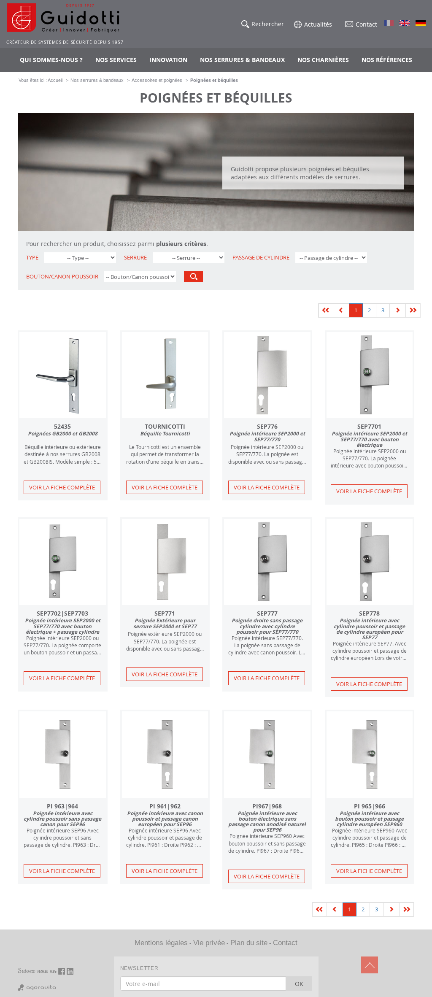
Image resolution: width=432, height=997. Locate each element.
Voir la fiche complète (62, 487)
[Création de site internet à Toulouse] (37, 987)
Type (32, 257)
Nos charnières (323, 60)
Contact (285, 943)
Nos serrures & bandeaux (242, 60)
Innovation (168, 60)
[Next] (397, 310)
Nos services (116, 60)
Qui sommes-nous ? (51, 60)
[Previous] (326, 310)
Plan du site (248, 943)
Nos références (387, 60)
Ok (299, 984)
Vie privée (209, 943)
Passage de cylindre (260, 257)
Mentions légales (161, 943)
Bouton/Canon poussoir (62, 276)
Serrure (135, 257)
